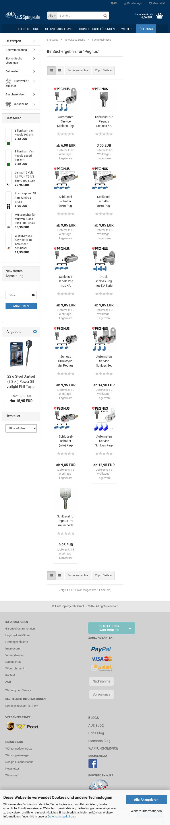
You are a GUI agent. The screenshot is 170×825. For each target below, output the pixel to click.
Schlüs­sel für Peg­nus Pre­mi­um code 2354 (66, 521)
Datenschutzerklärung (61, 816)
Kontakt (10, 675)
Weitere (127, 29)
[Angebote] (35, 331)
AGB (8, 681)
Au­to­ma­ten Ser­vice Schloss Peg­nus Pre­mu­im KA (104, 441)
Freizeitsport (28, 29)
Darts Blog (96, 733)
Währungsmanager (17, 755)
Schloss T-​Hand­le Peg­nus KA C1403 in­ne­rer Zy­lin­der (66, 281)
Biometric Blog (99, 741)
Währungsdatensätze (18, 748)
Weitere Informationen (146, 811)
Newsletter (12, 768)
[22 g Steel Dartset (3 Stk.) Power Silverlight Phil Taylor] (21, 354)
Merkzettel (158, 3)
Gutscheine (20, 104)
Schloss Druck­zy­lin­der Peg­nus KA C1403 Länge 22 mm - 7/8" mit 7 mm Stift (65, 361)
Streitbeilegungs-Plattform (21, 705)
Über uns (146, 29)
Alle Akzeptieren (146, 799)
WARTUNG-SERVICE (103, 748)
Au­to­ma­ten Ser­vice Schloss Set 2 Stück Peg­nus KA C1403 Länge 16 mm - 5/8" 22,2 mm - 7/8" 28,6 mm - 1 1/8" (103, 361)
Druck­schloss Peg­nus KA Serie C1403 (104, 281)
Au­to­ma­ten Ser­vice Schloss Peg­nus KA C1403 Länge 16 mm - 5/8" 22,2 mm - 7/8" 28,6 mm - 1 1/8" (66, 121)
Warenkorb (12, 775)
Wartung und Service (18, 690)
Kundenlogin (135, 3)
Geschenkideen (15, 94)
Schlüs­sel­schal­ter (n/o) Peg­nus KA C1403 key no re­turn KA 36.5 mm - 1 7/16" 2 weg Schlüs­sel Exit (65, 441)
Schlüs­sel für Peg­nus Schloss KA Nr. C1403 (104, 121)
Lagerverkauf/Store (17, 635)
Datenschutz (13, 661)
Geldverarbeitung (59, 29)
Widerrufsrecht (14, 668)
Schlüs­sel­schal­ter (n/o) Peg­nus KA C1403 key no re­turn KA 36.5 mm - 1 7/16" (65, 201)
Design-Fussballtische (19, 762)
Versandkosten (14, 655)
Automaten (12, 71)
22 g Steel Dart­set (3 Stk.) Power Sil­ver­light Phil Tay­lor (21, 381)
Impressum (12, 648)
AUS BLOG (96, 726)
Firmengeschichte (16, 641)
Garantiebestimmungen (20, 628)
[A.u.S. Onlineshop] (22, 15)
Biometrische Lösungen (97, 29)
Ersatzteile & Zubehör (17, 83)
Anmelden (21, 306)
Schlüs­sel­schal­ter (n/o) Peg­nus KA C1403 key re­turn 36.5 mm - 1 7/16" (104, 201)
